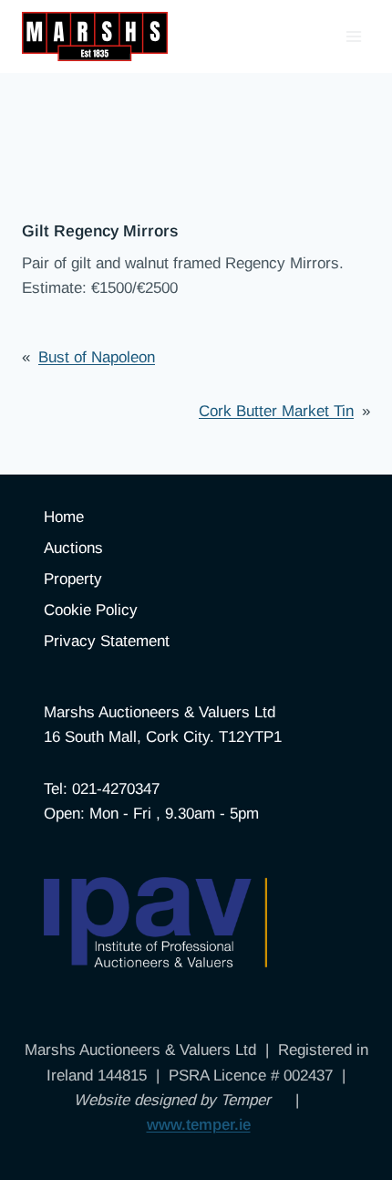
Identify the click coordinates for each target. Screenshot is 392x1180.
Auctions (73, 548)
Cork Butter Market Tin (276, 411)
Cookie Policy (91, 610)
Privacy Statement (107, 641)
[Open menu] (353, 36)
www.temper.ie (199, 1124)
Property (73, 579)
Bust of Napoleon (96, 357)
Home (64, 517)
